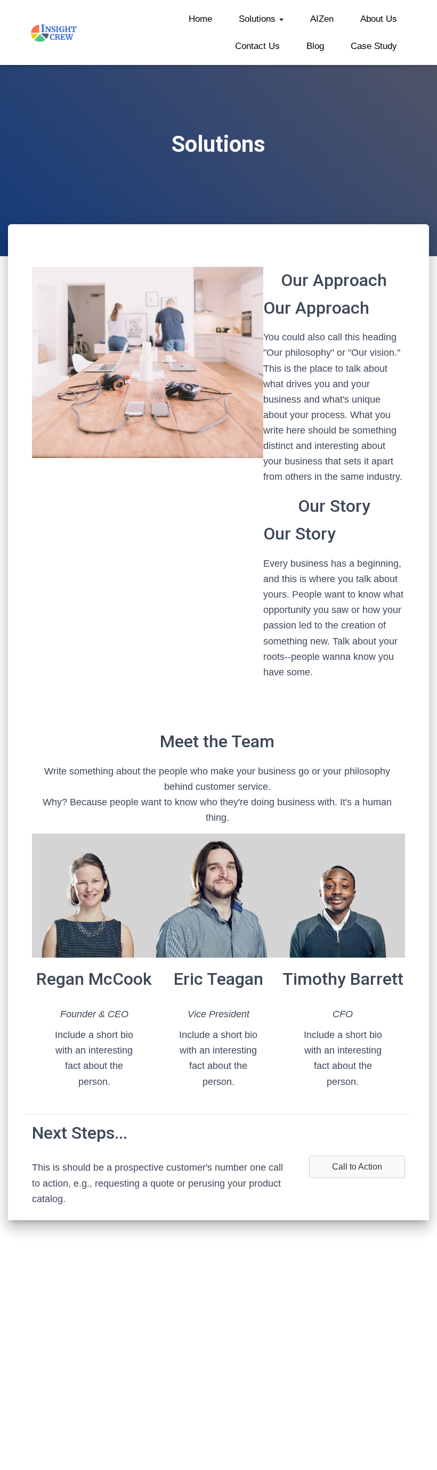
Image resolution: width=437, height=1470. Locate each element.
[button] (281, 19)
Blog (315, 46)
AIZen (322, 19)
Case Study (374, 46)
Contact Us (257, 46)
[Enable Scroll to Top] (416, 1448)
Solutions (258, 19)
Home (200, 19)
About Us (378, 19)
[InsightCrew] (54, 32)
